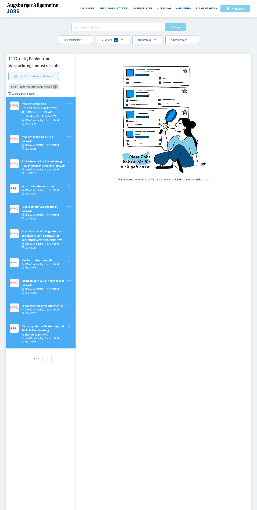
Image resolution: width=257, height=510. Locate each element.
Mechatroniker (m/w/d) (37, 260)
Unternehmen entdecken (113, 8)
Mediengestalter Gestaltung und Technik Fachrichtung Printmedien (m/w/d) (43, 330)
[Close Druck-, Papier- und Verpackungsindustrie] (55, 87)
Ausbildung (164, 8)
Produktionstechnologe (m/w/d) (42, 305)
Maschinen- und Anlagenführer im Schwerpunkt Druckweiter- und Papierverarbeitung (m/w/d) (42, 235)
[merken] (69, 104)
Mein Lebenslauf (142, 8)
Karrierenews (184, 8)
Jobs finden (87, 8)
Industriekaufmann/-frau (38, 186)
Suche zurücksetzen (23, 93)
